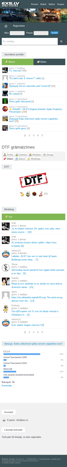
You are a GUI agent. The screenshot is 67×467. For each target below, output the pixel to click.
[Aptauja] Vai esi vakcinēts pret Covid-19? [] (32, 84)
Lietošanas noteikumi (49, 459)
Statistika (32, 459)
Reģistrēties (19, 26)
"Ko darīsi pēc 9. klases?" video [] (26, 77)
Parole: (29, 33)
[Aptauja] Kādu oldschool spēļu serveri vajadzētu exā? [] (33, 119)
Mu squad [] (17, 92)
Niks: (6, 33)
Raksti (43, 4)
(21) (46, 193)
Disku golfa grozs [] (19, 127)
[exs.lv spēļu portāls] (12, 4)
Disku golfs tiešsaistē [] (21, 100)
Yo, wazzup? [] (17, 69)
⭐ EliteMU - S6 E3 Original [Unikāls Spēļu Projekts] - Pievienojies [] (36, 109)
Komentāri (7, 385)
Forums (34, 4)
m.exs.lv (20, 459)
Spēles (51, 4)
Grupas (60, 4)
